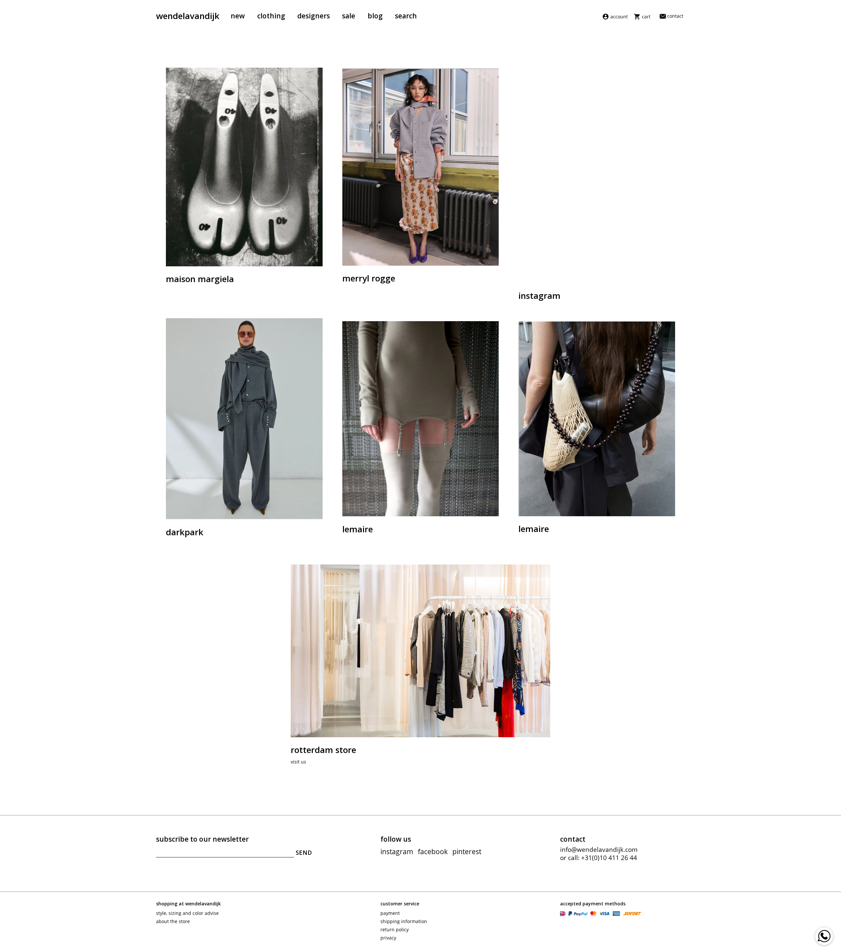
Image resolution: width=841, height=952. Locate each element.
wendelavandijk (187, 16)
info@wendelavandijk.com (599, 849)
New (238, 15)
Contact (675, 16)
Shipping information (403, 921)
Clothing (271, 15)
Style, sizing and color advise (187, 913)
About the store (173, 921)
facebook (433, 851)
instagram (396, 851)
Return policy (394, 929)
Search (406, 15)
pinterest (466, 851)
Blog (375, 15)
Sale (348, 15)
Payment (390, 913)
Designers (313, 15)
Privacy (388, 938)
